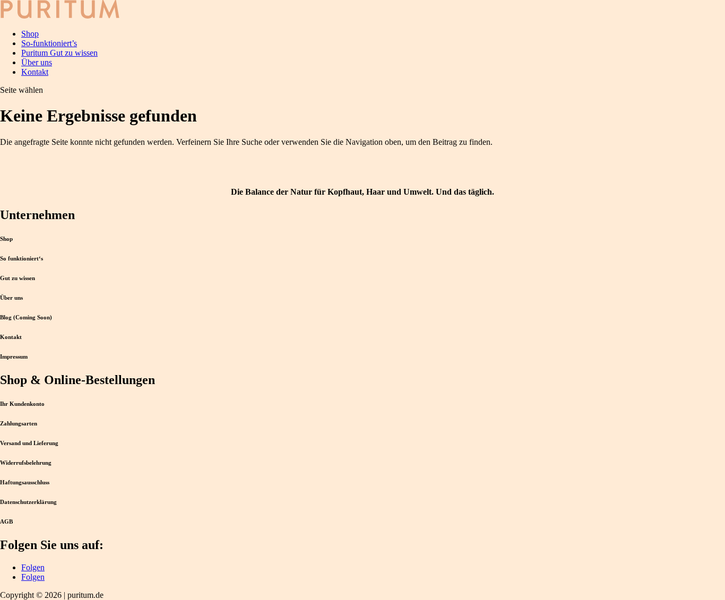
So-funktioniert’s (49, 43)
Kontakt (34, 71)
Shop (30, 33)
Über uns (36, 62)
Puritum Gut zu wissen (59, 52)
